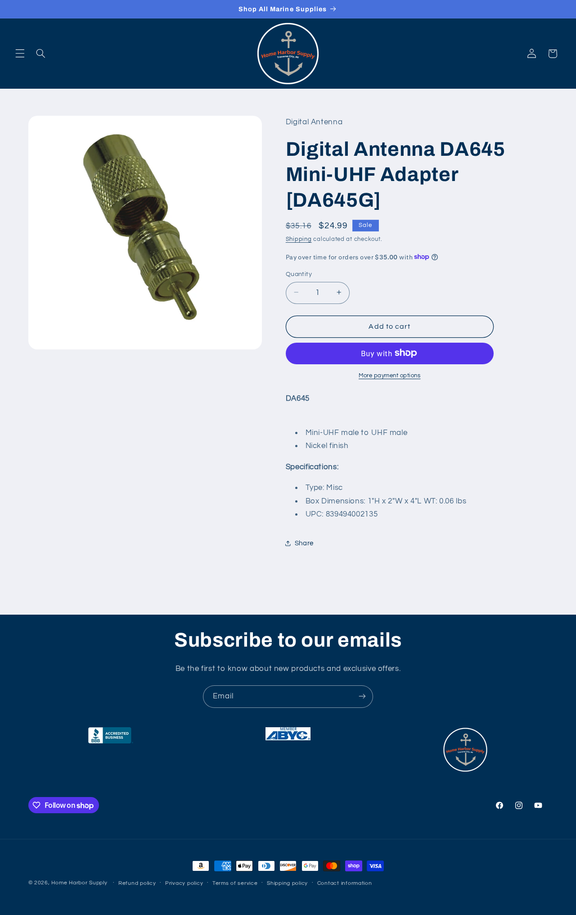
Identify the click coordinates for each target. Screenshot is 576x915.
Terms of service (235, 883)
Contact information (344, 883)
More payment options (390, 375)
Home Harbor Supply (79, 882)
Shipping (299, 239)
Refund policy (137, 883)
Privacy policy (184, 883)
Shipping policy (287, 883)
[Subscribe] (362, 696)
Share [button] (304, 542)
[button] (19, 53)
